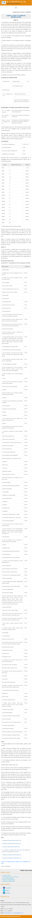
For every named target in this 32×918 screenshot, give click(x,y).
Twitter (7, 890)
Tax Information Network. (8, 878)
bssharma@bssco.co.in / (9, 912)
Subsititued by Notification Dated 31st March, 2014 (12, 840)
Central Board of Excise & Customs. (11, 876)
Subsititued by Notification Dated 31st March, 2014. (12, 843)
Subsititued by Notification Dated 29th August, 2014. (12, 854)
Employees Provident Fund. (9, 881)
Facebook (8, 888)
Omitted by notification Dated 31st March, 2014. (11, 846)
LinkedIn (8, 893)
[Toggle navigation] (16, 7)
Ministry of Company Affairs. (9, 879)
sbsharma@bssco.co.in (18, 912)
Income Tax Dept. (7, 875)
